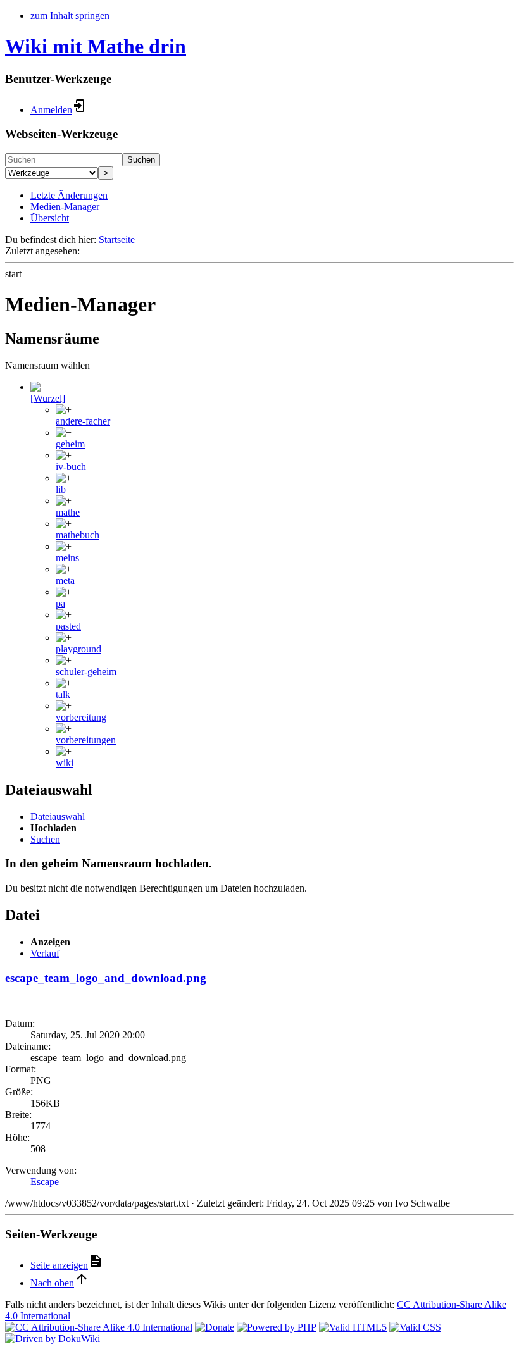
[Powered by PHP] (276, 1327)
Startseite (117, 239)
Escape (44, 1181)
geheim (70, 443)
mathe (68, 512)
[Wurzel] (47, 398)
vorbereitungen (86, 740)
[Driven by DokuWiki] (52, 1338)
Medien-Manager (64, 206)
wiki (64, 762)
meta (65, 580)
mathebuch (77, 535)
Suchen (141, 160)
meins (67, 557)
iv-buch (71, 466)
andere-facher (83, 421)
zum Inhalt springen (69, 15)
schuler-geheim (86, 671)
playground (78, 648)
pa (60, 603)
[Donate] (214, 1327)
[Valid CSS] (415, 1327)
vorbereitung (81, 717)
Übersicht (49, 218)
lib (61, 489)
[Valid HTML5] (353, 1327)
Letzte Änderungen (69, 195)
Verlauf (44, 953)
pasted (68, 626)
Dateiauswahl (57, 816)
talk (63, 694)
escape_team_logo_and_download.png (105, 978)
